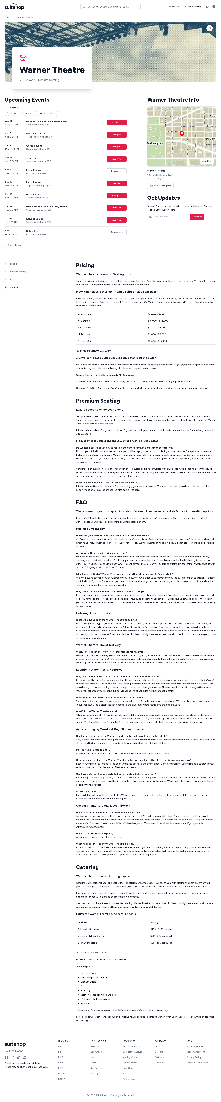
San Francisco (97, 1068)
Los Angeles (97, 1051)
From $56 (116, 207)
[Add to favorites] (209, 28)
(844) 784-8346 (14, 1051)
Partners (159, 1057)
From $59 (116, 220)
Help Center (129, 1068)
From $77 (116, 159)
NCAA (61, 1078)
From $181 (116, 146)
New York (95, 1046)
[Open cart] (207, 6)
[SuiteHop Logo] (14, 6)
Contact (159, 1062)
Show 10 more (14, 245)
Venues (8, 17)
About (158, 1046)
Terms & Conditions (197, 1062)
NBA (60, 1051)
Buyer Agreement (196, 1046)
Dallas (93, 1062)
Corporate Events (132, 1051)
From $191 (116, 122)
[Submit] (84, 7)
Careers (159, 1051)
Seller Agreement (196, 1051)
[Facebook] (6, 1057)
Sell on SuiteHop (193, 6)
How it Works (129, 1062)
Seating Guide (130, 1057)
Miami (93, 1057)
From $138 (117, 134)
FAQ (124, 1073)
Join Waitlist (117, 171)
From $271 (117, 195)
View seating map (162, 185)
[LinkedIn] (24, 1057)
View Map (206, 161)
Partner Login (129, 1078)
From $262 (116, 183)
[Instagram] (12, 1057)
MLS (60, 1068)
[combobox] (110, 7)
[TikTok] (18, 1057)
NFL (60, 1046)
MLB (60, 1057)
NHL (60, 1062)
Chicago (94, 1073)
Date (15, 113)
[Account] (214, 6)
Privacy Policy (194, 1057)
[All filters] (7, 113)
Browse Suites (175, 6)
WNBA (62, 1073)
